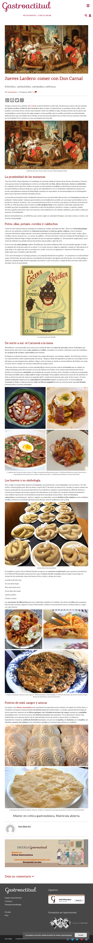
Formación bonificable (13, 905)
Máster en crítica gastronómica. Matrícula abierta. (46, 816)
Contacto (8, 901)
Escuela (8, 912)
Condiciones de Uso (22, 939)
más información (66, 935)
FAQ (6, 915)
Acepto (80, 935)
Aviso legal (8, 939)
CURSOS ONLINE (44, 15)
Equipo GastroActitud (13, 898)
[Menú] (88, 5)
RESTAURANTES (29, 15)
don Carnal (32, 106)
